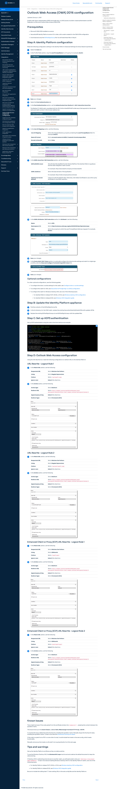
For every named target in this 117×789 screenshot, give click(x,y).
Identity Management (7, 54)
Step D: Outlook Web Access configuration (108, 27)
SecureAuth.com (87, 3)
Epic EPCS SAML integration (6, 91)
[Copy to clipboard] (97, 326)
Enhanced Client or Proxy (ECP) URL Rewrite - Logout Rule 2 (110, 44)
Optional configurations (109, 18)
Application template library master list (7, 152)
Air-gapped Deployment (8, 25)
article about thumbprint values (66, 734)
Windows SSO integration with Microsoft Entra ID (9, 148)
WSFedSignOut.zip (49, 37)
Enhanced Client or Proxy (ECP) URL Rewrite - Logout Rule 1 (110, 39)
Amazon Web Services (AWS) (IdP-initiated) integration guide (8, 76)
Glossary (3, 165)
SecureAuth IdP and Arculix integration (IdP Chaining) (8, 61)
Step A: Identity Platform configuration (108, 15)
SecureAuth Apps (6, 35)
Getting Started (5, 22)
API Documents (5, 32)
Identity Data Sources (7, 29)
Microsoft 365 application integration (9, 95)
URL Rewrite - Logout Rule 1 (109, 31)
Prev (24, 780)
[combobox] (10, 9)
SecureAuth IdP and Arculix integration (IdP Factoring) (8, 66)
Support (3, 168)
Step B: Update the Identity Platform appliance (109, 21)
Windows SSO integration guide (65, 298)
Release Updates (6, 16)
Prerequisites (106, 12)
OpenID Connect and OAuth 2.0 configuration (8, 110)
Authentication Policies (7, 41)
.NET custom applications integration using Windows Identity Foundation (9, 71)
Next (97, 780)
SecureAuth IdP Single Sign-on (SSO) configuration (65, 288)
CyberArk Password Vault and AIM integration (9, 87)
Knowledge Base (6, 155)
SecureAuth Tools (6, 161)
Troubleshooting (6, 158)
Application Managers (7, 44)
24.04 (28, 8)
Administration (5, 51)
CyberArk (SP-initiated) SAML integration (8, 80)
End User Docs (5, 171)
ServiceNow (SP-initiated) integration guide (9, 136)
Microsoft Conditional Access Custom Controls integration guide (8, 99)
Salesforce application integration (8, 129)
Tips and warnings (107, 49)
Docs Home (76, 3)
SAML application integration (7, 132)
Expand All (4, 12)
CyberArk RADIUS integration (7, 84)
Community (98, 3)
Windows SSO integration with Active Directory (9, 145)
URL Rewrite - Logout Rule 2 (109, 34)
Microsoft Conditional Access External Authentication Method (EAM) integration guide (8, 105)
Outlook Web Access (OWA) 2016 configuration (8, 114)
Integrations (4, 57)
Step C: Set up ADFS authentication (107, 24)
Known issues (106, 47)
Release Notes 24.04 (7, 19)
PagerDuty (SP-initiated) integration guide (8, 118)
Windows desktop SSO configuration (75, 295)
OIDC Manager (5, 47)
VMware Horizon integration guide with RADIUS (8, 141)
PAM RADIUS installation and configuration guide (8, 122)
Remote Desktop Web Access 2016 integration (8, 125)
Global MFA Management (8, 38)
